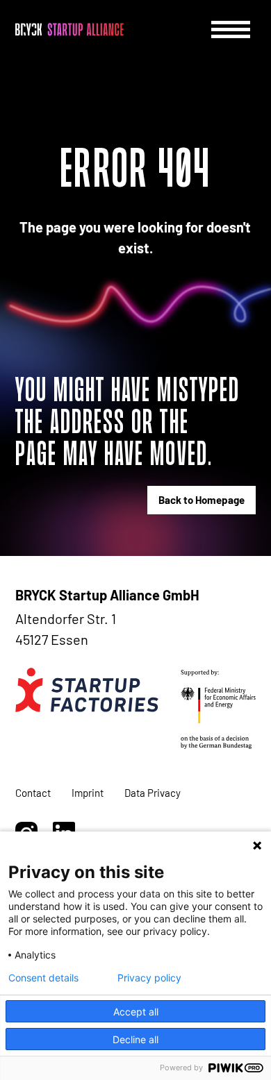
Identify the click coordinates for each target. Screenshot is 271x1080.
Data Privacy (152, 792)
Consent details (43, 978)
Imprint (88, 792)
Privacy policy (149, 978)
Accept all (135, 1012)
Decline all (135, 1039)
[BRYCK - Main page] (69, 29)
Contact (33, 792)
